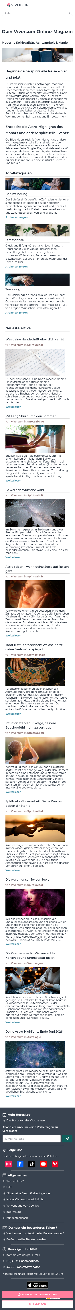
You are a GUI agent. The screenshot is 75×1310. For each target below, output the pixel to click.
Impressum (13, 1211)
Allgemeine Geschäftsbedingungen (28, 1193)
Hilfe (9, 1187)
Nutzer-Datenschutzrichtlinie (24, 1199)
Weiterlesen (13, 406)
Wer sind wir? (15, 1181)
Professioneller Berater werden (26, 1239)
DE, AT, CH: (22, 1261)
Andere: (23, 1267)
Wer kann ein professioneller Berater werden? (35, 1233)
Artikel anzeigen (16, 217)
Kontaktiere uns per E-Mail (23, 1255)
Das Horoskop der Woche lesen (26, 1120)
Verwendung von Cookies (22, 1205)
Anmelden (39, 1304)
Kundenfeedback (17, 1217)
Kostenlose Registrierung (39, 1294)
